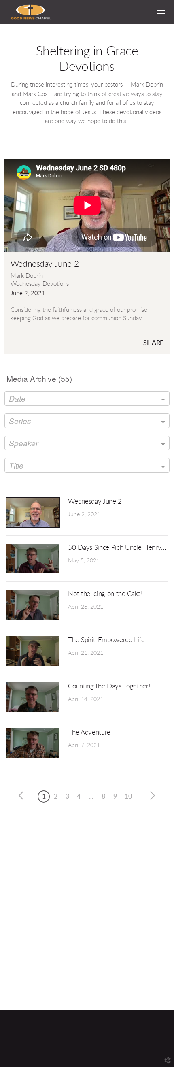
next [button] (151, 795)
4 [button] (79, 796)
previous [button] (23, 795)
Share (153, 343)
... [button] (91, 796)
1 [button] (44, 796)
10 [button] (128, 796)
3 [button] (67, 796)
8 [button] (103, 796)
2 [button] (55, 796)
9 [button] (115, 796)
